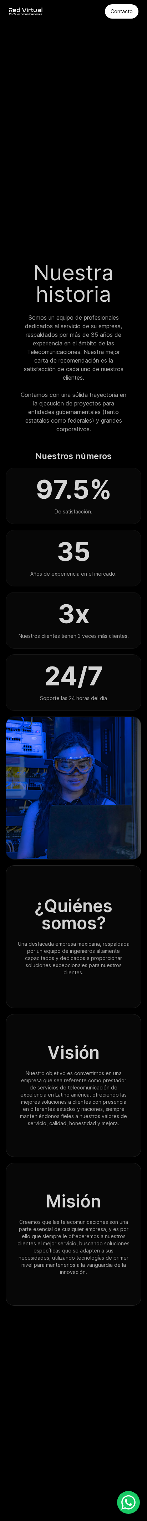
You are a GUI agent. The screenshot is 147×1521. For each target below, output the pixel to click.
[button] (128, 1502)
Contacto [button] (122, 11)
